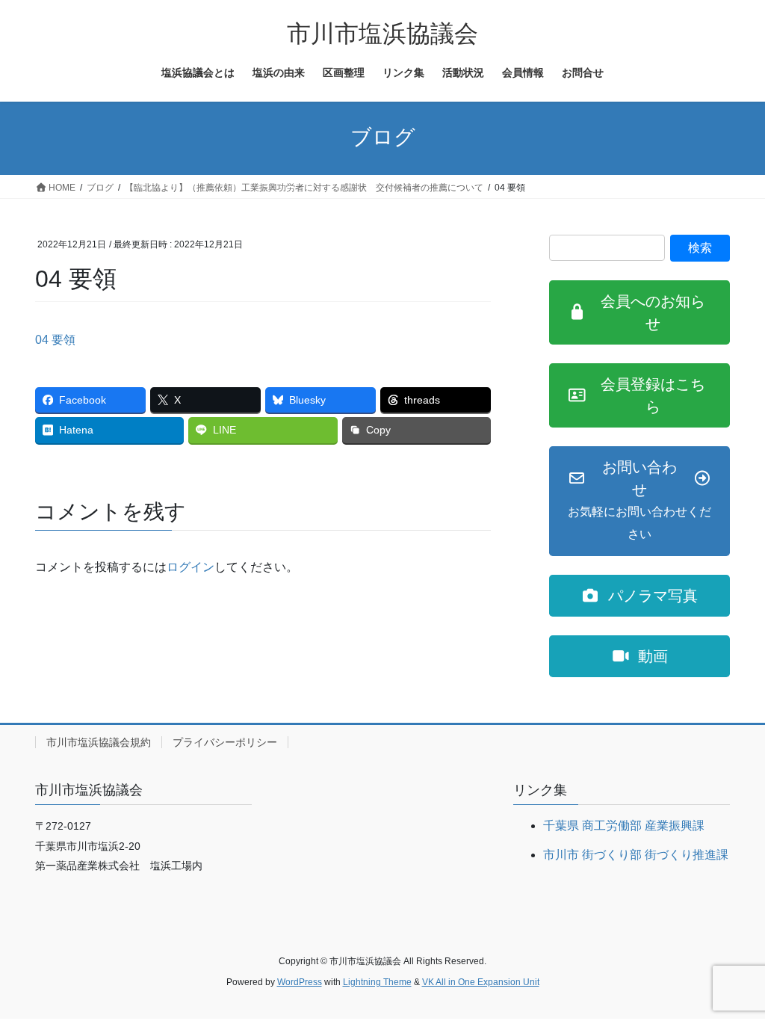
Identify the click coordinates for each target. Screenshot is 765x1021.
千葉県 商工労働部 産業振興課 (623, 825)
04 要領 (55, 339)
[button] (639, 312)
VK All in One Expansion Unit (480, 982)
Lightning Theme (377, 982)
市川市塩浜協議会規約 (98, 742)
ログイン (190, 567)
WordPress (299, 982)
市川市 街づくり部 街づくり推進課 (635, 854)
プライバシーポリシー (225, 742)
